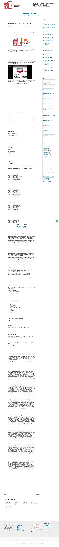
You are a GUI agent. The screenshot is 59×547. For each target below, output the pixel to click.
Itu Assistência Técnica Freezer (47, 58)
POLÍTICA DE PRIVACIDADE (38, 539)
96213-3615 (26, 13)
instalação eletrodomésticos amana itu (8, 509)
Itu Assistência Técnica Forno (46, 43)
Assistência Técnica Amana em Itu (8, 503)
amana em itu (7, 505)
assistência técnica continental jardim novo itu (49, 113)
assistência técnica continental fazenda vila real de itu (49, 85)
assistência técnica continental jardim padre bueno (48, 123)
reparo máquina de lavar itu (47, 181)
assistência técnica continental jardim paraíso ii (48, 131)
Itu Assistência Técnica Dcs (46, 66)
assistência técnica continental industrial (48, 89)
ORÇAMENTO (27, 539)
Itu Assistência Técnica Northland (47, 67)
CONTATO (31, 539)
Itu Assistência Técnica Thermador (47, 70)
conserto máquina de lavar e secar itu (48, 157)
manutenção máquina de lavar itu (48, 176)
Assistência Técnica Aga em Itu (25, 503)
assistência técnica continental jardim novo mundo (49, 116)
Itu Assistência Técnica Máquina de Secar (48, 30)
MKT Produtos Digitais (40, 543)
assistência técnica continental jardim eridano (48, 99)
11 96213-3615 (19, 86)
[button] (57, 221)
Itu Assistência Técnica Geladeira (47, 63)
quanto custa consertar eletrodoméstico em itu (47, 179)
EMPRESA (18, 539)
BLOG (43, 539)
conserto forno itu (46, 148)
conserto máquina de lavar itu (48, 159)
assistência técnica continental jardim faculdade (48, 106)
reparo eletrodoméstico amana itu (8, 513)
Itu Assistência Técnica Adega (47, 57)
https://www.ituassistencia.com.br (13, 138)
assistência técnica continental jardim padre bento (48, 121)
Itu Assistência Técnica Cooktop (47, 41)
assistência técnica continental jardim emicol (48, 96)
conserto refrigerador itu (47, 168)
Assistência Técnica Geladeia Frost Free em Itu (34, 503)
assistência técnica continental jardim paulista (48, 133)
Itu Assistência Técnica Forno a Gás (47, 37)
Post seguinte (37, 494)
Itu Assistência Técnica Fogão (46, 44)
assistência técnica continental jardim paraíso (48, 128)
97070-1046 (33, 13)
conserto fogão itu (46, 146)
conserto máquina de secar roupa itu (48, 166)
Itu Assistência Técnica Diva (46, 64)
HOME (16, 539)
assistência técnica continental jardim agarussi (48, 91)
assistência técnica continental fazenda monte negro (48, 83)
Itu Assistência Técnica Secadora (47, 34)
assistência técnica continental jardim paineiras (48, 126)
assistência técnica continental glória (48, 87)
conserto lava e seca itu (47, 154)
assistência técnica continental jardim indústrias (48, 109)
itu (43, 174)
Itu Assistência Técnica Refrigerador (48, 61)
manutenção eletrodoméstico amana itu (8, 511)
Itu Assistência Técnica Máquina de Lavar (48, 31)
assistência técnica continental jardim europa (48, 104)
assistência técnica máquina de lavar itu (48, 144)
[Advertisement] (22, 56)
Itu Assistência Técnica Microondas (47, 40)
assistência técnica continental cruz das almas (48, 78)
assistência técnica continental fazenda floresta (48, 80)
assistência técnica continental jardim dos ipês (48, 94)
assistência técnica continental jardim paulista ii (48, 136)
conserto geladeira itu (47, 150)
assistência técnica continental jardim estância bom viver (48, 101)
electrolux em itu (45, 170)
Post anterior (6, 494)
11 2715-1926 (24, 85)
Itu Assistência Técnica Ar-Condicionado (48, 60)
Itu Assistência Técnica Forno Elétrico (48, 38)
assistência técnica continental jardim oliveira (48, 118)
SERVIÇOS (22, 539)
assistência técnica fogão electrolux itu (49, 141)
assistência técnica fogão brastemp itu (48, 138)
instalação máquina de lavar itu (48, 172)
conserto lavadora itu (46, 152)
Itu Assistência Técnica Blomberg (47, 69)
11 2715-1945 (18, 85)
